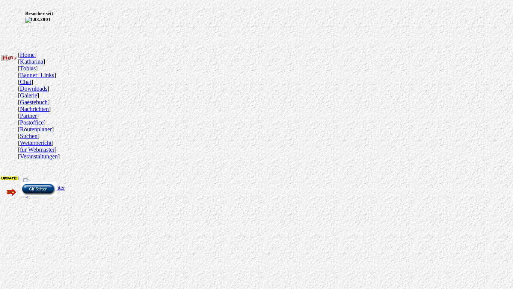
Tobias (28, 68)
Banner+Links (37, 75)
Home (27, 55)
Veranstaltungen (39, 156)
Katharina (31, 61)
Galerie (28, 95)
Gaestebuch (34, 102)
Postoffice (32, 122)
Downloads (33, 88)
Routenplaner (36, 129)
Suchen (29, 136)
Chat (25, 82)
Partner (28, 116)
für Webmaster (37, 149)
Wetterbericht (35, 143)
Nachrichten (34, 109)
